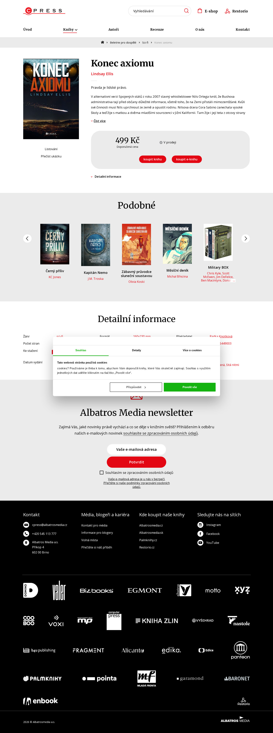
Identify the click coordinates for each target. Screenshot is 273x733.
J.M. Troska (95, 279)
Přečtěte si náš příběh (96, 547)
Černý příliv (55, 271)
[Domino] (31, 590)
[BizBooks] (96, 590)
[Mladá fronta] (147, 678)
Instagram (213, 525)
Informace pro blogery (97, 533)
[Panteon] (240, 650)
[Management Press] (85, 621)
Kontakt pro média (94, 525)
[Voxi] (56, 621)
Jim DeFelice (224, 277)
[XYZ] (242, 590)
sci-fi (60, 336)
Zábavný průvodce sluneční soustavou (136, 273)
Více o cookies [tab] (192, 350)
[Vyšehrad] (202, 621)
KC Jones (55, 277)
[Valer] (59, 590)
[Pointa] (99, 678)
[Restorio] (243, 701)
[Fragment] (88, 650)
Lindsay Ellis (102, 73)
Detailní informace (108, 177)
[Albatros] (184, 590)
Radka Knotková (221, 336)
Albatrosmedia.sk (151, 533)
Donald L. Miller (225, 282)
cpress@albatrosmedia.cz (49, 525)
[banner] (44, 11)
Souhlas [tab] (80, 350)
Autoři (113, 30)
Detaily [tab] (136, 350)
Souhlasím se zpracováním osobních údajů (139, 473)
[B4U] (39, 650)
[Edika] (171, 650)
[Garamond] (190, 678)
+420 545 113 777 (44, 534)
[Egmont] (145, 590)
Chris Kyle (214, 273)
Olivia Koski (136, 282)
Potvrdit (136, 462)
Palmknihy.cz (148, 540)
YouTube (212, 543)
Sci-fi (145, 42)
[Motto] (213, 590)
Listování (51, 149)
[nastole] (239, 621)
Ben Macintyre (211, 280)
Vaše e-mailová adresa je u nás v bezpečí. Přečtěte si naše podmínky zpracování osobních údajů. (136, 483)
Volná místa (89, 540)
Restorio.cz (147, 547)
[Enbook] (40, 701)
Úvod (27, 30)
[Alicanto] (133, 650)
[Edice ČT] (206, 650)
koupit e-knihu (186, 159)
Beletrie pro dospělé (123, 42)
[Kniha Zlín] (156, 621)
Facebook (213, 534)
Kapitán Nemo (96, 272)
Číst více (100, 121)
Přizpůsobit (133, 387)
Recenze (157, 30)
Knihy (68, 30)
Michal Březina (177, 276)
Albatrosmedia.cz (151, 525)
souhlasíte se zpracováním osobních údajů (160, 433)
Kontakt (243, 30)
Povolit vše (190, 387)
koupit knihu (153, 159)
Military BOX (218, 267)
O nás (199, 30)
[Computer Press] (114, 621)
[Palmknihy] (42, 678)
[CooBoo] (29, 621)
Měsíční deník (177, 270)
